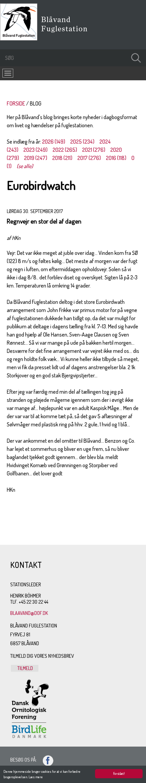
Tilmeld (24, 668)
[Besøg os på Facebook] (45, 760)
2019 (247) (35, 157)
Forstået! (119, 773)
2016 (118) (116, 157)
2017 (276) (89, 157)
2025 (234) (82, 141)
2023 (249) (35, 149)
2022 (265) (65, 149)
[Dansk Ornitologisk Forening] (68, 33)
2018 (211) (62, 157)
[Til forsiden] (20, 38)
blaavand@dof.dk (29, 613)
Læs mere (36, 777)
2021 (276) (93, 149)
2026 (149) (53, 141)
